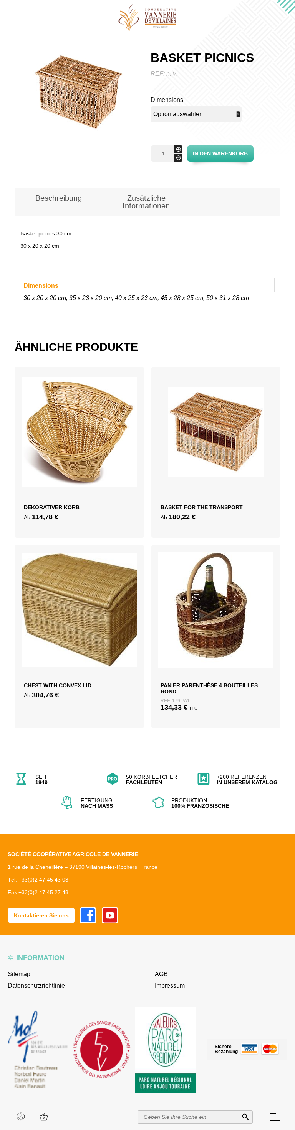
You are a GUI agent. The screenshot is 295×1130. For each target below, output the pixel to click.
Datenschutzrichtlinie (36, 985)
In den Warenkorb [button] (215, 630)
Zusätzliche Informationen (146, 202)
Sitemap (19, 974)
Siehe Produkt (79, 464)
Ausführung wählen (79, 446)
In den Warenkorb (220, 153)
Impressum (170, 985)
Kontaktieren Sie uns (41, 915)
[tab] (58, 202)
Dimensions (167, 100)
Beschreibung (58, 198)
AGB (161, 974)
